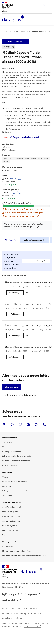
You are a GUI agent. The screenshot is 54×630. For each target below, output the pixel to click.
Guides (5, 477)
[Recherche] (43, 4)
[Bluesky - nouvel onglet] (20, 424)
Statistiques (7, 495)
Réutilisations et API (34, 240)
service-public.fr (10, 600)
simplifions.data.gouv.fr (12, 507)
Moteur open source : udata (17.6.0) (16, 551)
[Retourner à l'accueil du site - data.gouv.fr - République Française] (31, 571)
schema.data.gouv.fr (10, 465)
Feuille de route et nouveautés (14, 481)
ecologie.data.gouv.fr (11, 521)
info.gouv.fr (31, 594)
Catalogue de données (11, 451)
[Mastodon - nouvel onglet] (12, 424)
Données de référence (11, 447)
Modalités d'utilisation (20, 608)
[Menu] (50, 4)
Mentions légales (23, 613)
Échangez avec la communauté (15, 491)
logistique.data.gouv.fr (11, 535)
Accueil (5, 31)
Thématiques (7, 442)
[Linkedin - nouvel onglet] (4, 424)
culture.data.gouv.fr (10, 530)
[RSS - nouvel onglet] (44, 424)
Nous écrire (7, 486)
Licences (5, 608)
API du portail (8, 546)
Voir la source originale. (24, 226)
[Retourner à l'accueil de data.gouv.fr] (13, 19)
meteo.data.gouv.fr (10, 511)
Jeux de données (18, 31)
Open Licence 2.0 (31, 626)
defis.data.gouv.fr (9, 525)
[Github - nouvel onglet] (36, 424)
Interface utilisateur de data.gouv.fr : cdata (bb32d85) (24, 555)
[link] (15, 41)
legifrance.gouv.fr (11, 594)
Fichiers (10, 240)
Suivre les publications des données (16, 456)
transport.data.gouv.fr (11, 516)
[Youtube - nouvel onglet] (28, 424)
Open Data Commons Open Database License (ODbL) (26, 160)
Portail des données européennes (16, 460)
